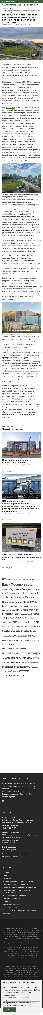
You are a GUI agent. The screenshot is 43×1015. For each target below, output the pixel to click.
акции (36, 626)
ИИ (22, 593)
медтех (5, 644)
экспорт (20, 675)
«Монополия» (14, 579)
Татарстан (22, 622)
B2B (17, 465)
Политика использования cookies (16, 884)
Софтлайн (6, 622)
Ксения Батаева (7, 24)
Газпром (26, 589)
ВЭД (31, 585)
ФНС (30, 622)
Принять (9, 1010)
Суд (14, 622)
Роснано (15, 614)
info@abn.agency (9, 850)
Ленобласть (29, 593)
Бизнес (17, 513)
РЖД (36, 610)
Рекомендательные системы (14, 895)
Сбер (4, 617)
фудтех (24, 671)
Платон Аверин (7, 562)
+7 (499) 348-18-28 (9, 843)
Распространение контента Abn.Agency (19, 881)
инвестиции (17, 635)
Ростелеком (25, 614)
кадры (31, 635)
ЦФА (4, 626)
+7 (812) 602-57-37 (9, 828)
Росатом (6, 613)
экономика (9, 675)
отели (4, 658)
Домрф (5, 593)
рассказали (10, 107)
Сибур (10, 618)
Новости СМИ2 (8, 426)
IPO (4, 579)
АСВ (34, 580)
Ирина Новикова (7, 465)
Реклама (6, 913)
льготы (34, 640)
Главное (16, 24)
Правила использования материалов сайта (20, 887)
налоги (13, 643)
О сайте (6, 873)
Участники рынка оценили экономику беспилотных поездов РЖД (21, 557)
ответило (6, 217)
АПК (29, 579)
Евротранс (14, 593)
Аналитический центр (12, 904)
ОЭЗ (31, 606)
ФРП (36, 622)
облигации (33, 653)
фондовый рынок (10, 671)
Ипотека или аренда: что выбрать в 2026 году (16, 461)
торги (27, 662)
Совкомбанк (30, 618)
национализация (14, 648)
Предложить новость (11, 898)
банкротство (11, 630)
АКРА (24, 579)
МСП (36, 593)
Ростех (35, 613)
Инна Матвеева (7, 513)
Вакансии (7, 879)
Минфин (30, 597)
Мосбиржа (29, 601)
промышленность (19, 658)
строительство (13, 662)
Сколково (18, 617)
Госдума (36, 589)
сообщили (6, 336)
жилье (5, 636)
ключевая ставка (20, 640)
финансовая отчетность (16, 666)
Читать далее (7, 471)
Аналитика (18, 562)
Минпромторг (15, 597)
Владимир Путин (11, 589)
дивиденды (28, 630)
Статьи (6, 876)
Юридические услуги (12, 907)
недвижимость (13, 653)
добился (13, 70)
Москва (7, 606)
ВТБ (26, 584)
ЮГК (29, 626)
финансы (34, 667)
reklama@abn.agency (10, 856)
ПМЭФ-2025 (28, 610)
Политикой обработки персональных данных (18, 998)
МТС (4, 597)
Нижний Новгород (20, 606)
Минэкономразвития (12, 602)
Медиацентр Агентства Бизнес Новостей (19, 910)
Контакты (7, 901)
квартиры (6, 640)
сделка (35, 657)
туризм (35, 662)
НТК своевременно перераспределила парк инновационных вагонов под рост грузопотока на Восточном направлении (20, 506)
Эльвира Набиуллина (17, 626)
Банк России (13, 584)
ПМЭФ (18, 609)
